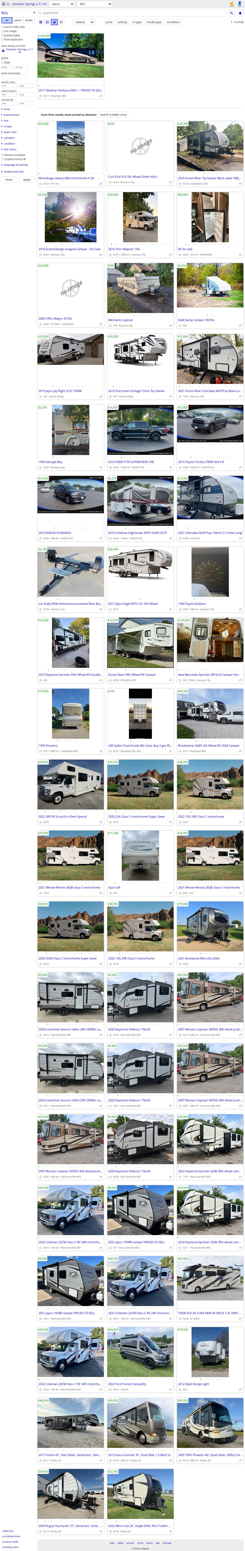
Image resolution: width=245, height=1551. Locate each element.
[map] (61, 22)
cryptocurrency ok (15, 159)
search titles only (14, 27)
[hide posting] (101, 96)
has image (10, 31)
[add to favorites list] (40, 96)
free (7, 62)
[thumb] (47, 22)
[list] (40, 22)
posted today (12, 35)
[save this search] (240, 13)
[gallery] (54, 22)
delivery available (14, 155)
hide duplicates (13, 39)
